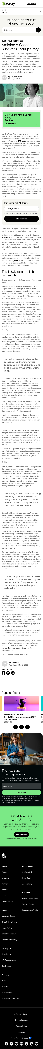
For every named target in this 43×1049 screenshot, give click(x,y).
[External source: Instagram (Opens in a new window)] (21, 1044)
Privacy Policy (10, 802)
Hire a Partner (7, 928)
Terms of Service (21, 1020)
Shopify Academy (9, 934)
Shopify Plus (7, 992)
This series (22, 141)
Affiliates (5, 890)
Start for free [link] (21, 219)
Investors (5, 878)
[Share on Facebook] (3, 673)
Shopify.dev (6, 954)
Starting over (13, 260)
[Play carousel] (21, 727)
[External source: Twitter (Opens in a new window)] (11, 1044)
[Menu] (40, 3)
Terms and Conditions (31, 800)
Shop (4, 980)
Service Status (7, 902)
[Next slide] (27, 727)
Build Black (26, 878)
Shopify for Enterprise (10, 998)
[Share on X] (8, 673)
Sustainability (27, 872)
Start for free (31, 4)
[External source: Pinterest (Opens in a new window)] (36, 1044)
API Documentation (9, 960)
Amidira (5, 237)
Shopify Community (9, 940)
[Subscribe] (38, 30)
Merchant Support (9, 916)
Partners (5, 884)
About (4, 872)
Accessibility (27, 884)
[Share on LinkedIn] (13, 673)
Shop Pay (5, 986)
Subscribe (21, 792)
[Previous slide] (15, 727)
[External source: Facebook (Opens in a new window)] (6, 1044)
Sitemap (21, 1032)
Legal (4, 896)
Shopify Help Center (10, 922)
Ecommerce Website (30, 910)
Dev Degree (6, 966)
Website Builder (28, 904)
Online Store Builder (30, 898)
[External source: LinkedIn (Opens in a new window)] (31, 1044)
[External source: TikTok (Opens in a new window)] (26, 1044)
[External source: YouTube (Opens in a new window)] (16, 1044)
